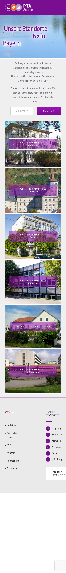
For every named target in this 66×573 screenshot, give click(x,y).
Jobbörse (11, 425)
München (56, 441)
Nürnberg (56, 447)
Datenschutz (13, 468)
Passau (55, 453)
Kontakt (11, 453)
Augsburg (56, 428)
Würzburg (56, 459)
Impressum (13, 460)
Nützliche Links (12, 435)
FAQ (9, 445)
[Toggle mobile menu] (59, 7)
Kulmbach (56, 434)
